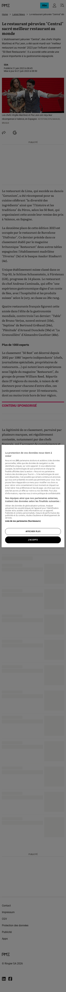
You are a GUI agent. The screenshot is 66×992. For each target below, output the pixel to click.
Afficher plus (33, 531)
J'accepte (33, 540)
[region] (33, 496)
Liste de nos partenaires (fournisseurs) (23, 521)
